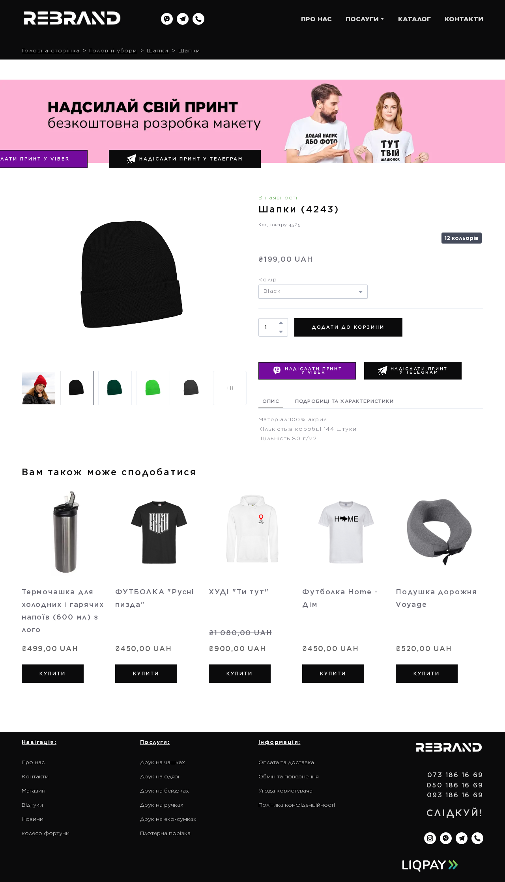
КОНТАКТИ (464, 19)
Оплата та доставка (286, 762)
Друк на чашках (162, 762)
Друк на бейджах (164, 790)
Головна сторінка (51, 50)
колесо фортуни (45, 833)
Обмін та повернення (288, 776)
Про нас (33, 762)
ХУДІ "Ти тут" (239, 592)
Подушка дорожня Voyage (436, 598)
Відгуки (32, 805)
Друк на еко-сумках (168, 819)
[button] (167, 19)
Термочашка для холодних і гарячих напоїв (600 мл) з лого (63, 611)
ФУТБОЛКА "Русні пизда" (155, 598)
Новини (32, 819)
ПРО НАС (316, 19)
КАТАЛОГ (414, 19)
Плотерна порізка (165, 833)
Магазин (33, 790)
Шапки (158, 50)
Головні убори (113, 50)
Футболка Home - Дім (340, 598)
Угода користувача (285, 790)
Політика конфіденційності (296, 805)
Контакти (35, 776)
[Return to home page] (72, 19)
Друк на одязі (159, 776)
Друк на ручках (161, 805)
